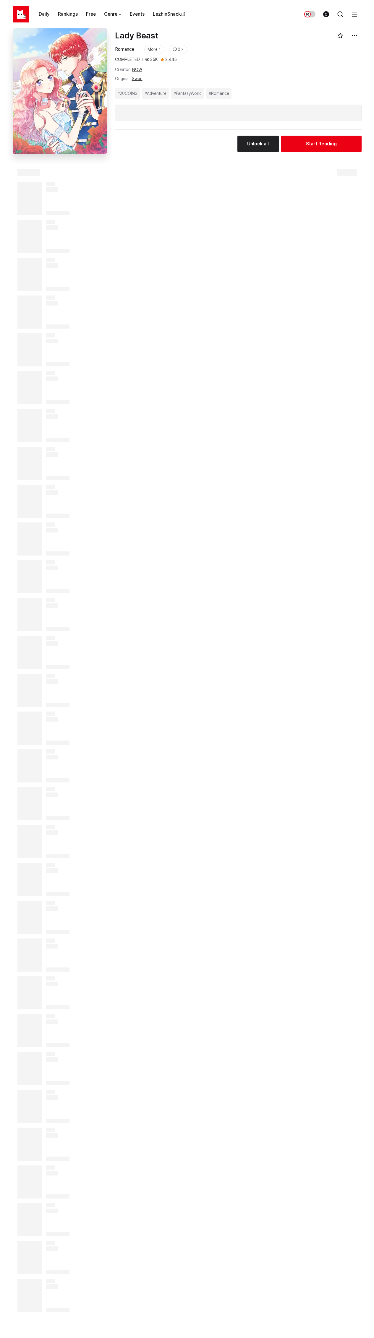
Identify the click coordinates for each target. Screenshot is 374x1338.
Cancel (47, 1325)
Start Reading (321, 144)
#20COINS (127, 93)
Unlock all (258, 144)
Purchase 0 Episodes (218, 1325)
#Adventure (155, 93)
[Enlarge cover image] (60, 91)
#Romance (219, 93)
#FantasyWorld (188, 93)
